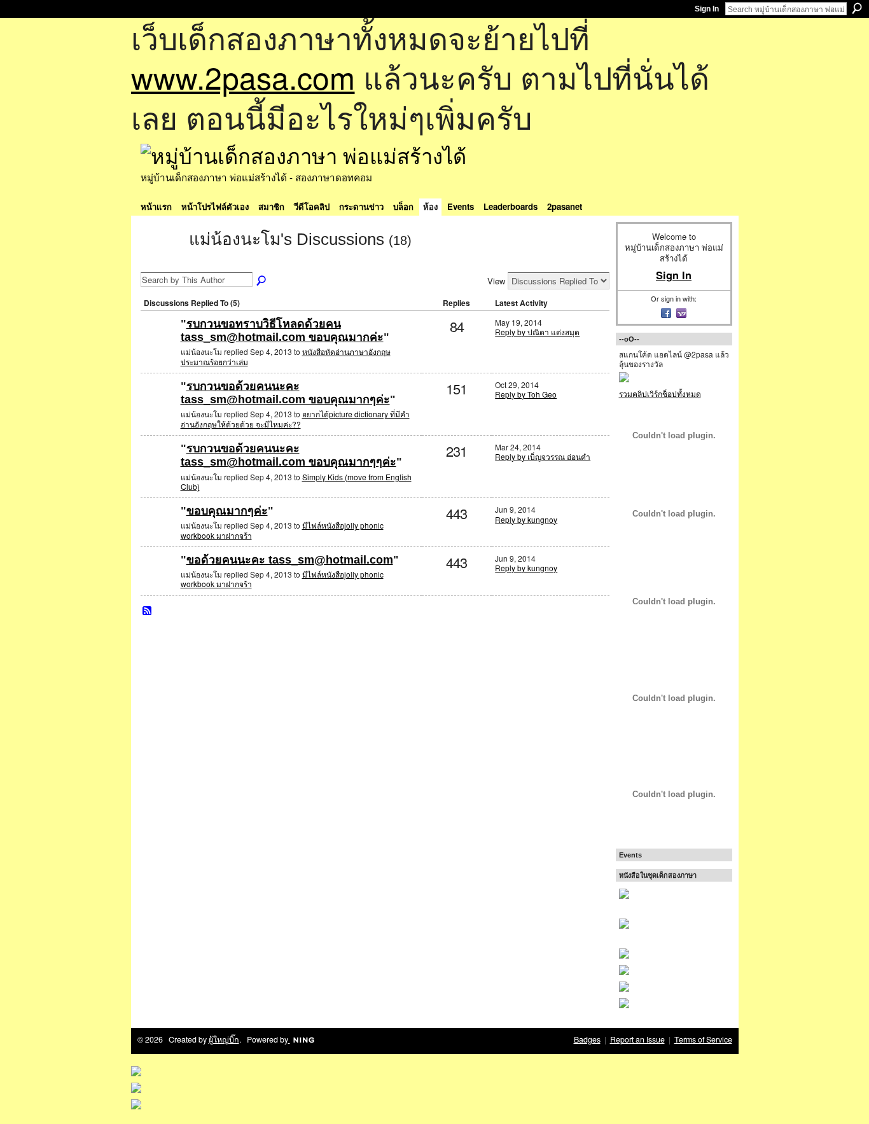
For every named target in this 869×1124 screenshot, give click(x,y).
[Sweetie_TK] (159, 406)
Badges (587, 1039)
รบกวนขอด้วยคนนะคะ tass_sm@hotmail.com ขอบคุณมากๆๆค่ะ (288, 455)
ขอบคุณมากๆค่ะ (227, 510)
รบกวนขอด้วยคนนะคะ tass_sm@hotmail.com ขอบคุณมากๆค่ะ (285, 393)
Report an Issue (637, 1039)
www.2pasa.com (243, 77)
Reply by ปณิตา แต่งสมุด (537, 331)
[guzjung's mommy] (159, 531)
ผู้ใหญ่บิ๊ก (224, 1039)
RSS (147, 611)
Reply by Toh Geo (526, 394)
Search (857, 8)
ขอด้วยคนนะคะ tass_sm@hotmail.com (289, 559)
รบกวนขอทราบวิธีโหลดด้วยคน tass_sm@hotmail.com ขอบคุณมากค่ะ (282, 330)
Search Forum (262, 281)
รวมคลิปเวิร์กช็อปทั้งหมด (660, 393)
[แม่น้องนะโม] (161, 262)
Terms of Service (703, 1039)
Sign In (707, 8)
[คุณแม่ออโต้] (159, 344)
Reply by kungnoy (526, 519)
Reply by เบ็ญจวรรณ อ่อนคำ (542, 456)
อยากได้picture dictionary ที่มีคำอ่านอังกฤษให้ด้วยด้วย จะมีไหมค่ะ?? (295, 418)
